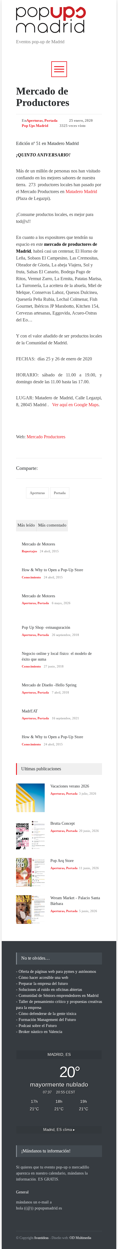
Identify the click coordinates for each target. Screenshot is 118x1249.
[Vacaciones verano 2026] (30, 797)
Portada (51, 120)
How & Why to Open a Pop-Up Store (52, 570)
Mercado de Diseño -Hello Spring (49, 685)
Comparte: (27, 468)
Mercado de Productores (42, 96)
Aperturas (34, 120)
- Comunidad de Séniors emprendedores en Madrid (57, 995)
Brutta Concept (62, 823)
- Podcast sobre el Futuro (36, 1026)
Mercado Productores (46, 436)
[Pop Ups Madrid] (51, 28)
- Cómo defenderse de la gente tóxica (46, 1014)
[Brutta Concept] (30, 835)
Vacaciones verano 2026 (69, 786)
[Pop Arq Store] (30, 872)
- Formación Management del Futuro (46, 1020)
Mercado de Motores (38, 544)
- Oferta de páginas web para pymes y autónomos (56, 971)
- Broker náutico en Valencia (39, 1032)
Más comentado (52, 525)
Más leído (26, 525)
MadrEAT (30, 711)
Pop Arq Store (62, 861)
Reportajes (29, 551)
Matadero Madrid (81, 191)
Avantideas (41, 1238)
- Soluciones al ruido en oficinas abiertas (49, 989)
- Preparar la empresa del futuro (42, 983)
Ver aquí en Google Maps (75, 404)
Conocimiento (31, 577)
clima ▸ (59, 1130)
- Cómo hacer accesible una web (42, 977)
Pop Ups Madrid (35, 125)
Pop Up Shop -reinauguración (46, 627)
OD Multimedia (80, 1238)
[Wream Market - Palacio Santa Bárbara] (30, 909)
